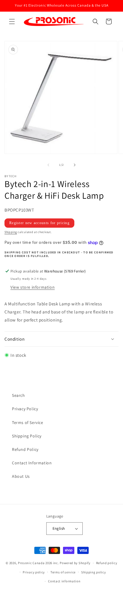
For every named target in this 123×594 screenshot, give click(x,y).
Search (18, 395)
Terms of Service (27, 422)
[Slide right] (74, 165)
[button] (12, 21)
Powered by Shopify (75, 563)
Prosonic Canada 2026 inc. (38, 563)
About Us (21, 476)
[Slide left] (48, 165)
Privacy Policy (25, 408)
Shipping (10, 232)
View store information (32, 287)
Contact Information (32, 463)
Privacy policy (34, 572)
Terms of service (63, 572)
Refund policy (106, 563)
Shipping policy (93, 572)
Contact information (64, 581)
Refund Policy (25, 449)
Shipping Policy (26, 436)
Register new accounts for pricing (39, 223)
